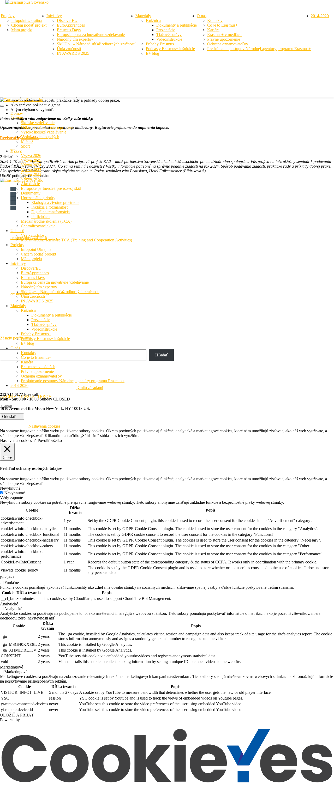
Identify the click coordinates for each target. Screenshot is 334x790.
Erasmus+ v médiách (224, 34)
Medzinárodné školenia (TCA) (46, 221)
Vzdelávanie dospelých (40, 137)
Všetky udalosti (33, 235)
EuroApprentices (71, 25)
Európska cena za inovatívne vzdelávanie (91, 34)
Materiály (143, 16)
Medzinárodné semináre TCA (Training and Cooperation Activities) (76, 240)
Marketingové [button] (11, 667)
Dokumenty (30, 193)
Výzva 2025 (31, 160)
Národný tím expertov (75, 39)
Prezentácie (165, 30)
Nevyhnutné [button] (10, 488)
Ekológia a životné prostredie (55, 202)
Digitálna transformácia (50, 212)
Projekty (8, 16)
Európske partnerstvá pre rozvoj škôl (51, 188)
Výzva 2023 (31, 169)
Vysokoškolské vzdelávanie (43, 132)
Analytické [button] (9, 604)
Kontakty (215, 20)
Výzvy (16, 151)
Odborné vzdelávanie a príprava (47, 127)
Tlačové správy (169, 34)
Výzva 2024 (31, 165)
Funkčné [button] (7, 578)
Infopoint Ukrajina (26, 20)
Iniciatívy (54, 16)
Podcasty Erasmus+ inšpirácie (170, 48)
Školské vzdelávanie (38, 122)
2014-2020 (320, 16)
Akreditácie (30, 183)
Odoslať (9, 416)
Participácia (40, 216)
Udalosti (17, 230)
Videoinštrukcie (169, 39)
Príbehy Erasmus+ (161, 44)
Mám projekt (21, 30)
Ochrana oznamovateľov (227, 44)
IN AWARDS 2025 (73, 53)
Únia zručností (69, 48)
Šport (25, 146)
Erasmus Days (69, 30)
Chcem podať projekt (28, 25)
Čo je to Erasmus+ (222, 25)
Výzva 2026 (31, 155)
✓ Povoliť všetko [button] (47, 440)
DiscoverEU (67, 20)
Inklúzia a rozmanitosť (49, 207)
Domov (16, 113)
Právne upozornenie (223, 39)
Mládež (27, 141)
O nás (201, 16)
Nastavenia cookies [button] (16, 440)
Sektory (16, 118)
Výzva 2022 (31, 174)
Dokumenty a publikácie (176, 25)
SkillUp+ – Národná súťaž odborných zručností (96, 44)
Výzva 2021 (31, 179)
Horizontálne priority (38, 198)
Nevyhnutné (14, 493)
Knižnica (153, 20)
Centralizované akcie (38, 226)
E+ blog (152, 53)
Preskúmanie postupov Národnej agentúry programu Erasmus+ (259, 48)
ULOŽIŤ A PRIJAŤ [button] (17, 715)
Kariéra (213, 30)
